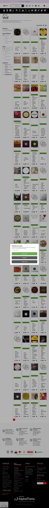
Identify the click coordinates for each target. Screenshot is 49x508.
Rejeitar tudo (24, 261)
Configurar (24, 257)
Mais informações (15, 250)
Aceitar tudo (24, 253)
